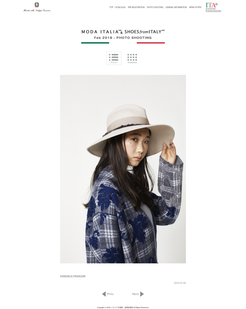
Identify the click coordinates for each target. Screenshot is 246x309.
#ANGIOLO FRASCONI (72, 276)
